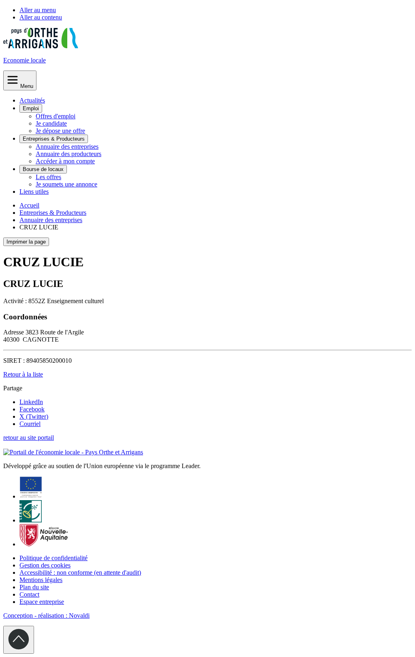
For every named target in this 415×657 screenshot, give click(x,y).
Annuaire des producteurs (68, 153)
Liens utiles (34, 191)
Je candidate (51, 123)
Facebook (32, 409)
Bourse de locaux (43, 169)
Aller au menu (37, 9)
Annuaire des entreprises (67, 146)
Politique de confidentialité (53, 557)
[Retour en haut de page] (18, 640)
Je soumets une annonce (66, 184)
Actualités (32, 100)
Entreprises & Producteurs (54, 139)
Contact (29, 594)
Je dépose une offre (60, 130)
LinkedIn (31, 401)
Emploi (31, 108)
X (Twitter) (33, 416)
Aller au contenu (40, 17)
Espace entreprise (41, 601)
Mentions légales (40, 579)
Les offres (48, 176)
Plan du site (34, 587)
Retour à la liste (23, 374)
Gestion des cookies (45, 565)
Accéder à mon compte (65, 161)
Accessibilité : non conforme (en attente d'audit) (80, 572)
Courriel (30, 423)
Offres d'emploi (55, 116)
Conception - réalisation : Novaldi (46, 615)
